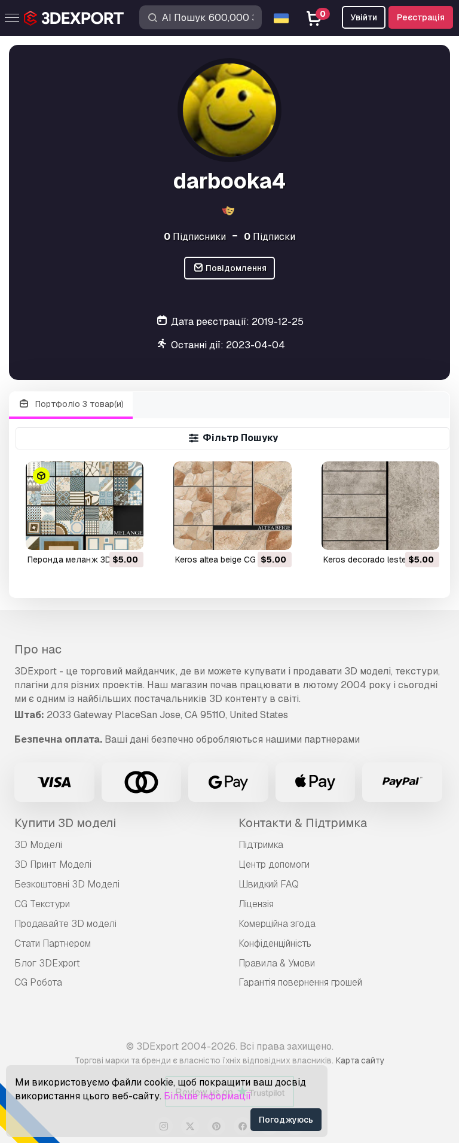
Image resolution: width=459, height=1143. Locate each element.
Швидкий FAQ (268, 884)
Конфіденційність (274, 943)
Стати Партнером (52, 943)
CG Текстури (42, 904)
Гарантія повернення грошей (300, 982)
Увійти (363, 17)
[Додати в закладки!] (126, 533)
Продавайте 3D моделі (65, 923)
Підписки (269, 236)
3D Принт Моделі (52, 864)
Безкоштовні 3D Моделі (67, 884)
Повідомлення (235, 268)
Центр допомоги (274, 864)
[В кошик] (101, 533)
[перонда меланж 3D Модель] (84, 505)
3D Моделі (38, 844)
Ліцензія (256, 904)
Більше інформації (207, 1096)
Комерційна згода (277, 923)
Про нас (38, 649)
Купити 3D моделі (65, 823)
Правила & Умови (276, 963)
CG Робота (38, 982)
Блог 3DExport (47, 963)
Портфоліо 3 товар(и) (78, 404)
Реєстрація (421, 17)
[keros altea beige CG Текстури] (232, 505)
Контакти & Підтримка (302, 823)
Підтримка (260, 844)
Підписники (195, 236)
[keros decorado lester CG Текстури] (380, 505)
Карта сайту (360, 1060)
